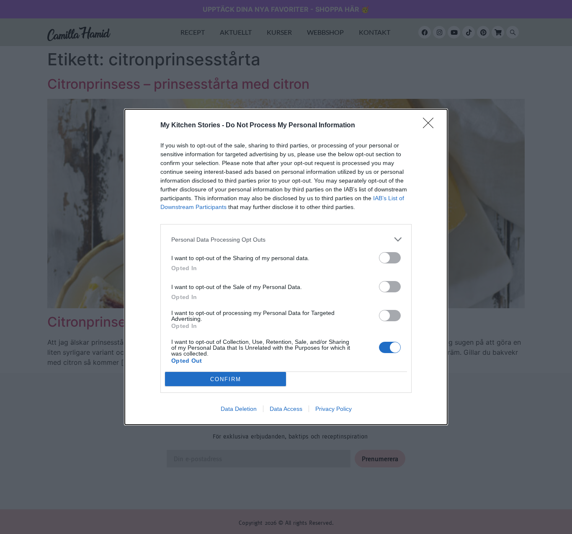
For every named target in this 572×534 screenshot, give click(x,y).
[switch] (390, 257)
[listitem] (286, 239)
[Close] (431, 126)
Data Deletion (239, 408)
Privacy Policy (333, 408)
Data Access (286, 408)
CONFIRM (225, 379)
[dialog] (286, 267)
